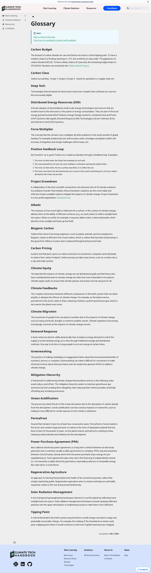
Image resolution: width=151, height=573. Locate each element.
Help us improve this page (44, 37)
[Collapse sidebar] (14, 542)
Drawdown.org (63, 197)
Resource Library (70, 559)
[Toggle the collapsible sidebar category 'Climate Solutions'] (25, 20)
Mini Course (68, 555)
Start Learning (49, 8)
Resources (91, 8)
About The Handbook (112, 555)
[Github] (29, 566)
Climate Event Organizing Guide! (82, 2)
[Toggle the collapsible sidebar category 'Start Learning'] (25, 16)
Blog (126, 555)
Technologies (69, 565)
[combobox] (137, 8)
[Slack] (16, 566)
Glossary (67, 562)
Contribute (112, 8)
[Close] (148, 1)
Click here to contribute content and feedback (54, 40)
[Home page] (33, 17)
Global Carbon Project (79, 66)
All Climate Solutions (91, 555)
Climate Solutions (71, 8)
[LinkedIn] (23, 566)
